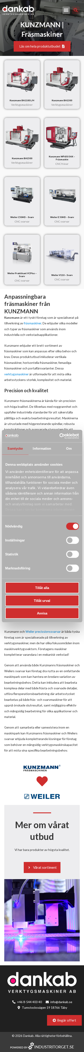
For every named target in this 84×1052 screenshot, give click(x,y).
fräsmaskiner (32, 323)
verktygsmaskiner (16, 374)
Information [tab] (42, 448)
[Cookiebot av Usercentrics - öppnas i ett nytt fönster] (60, 436)
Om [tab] (69, 448)
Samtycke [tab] (15, 448)
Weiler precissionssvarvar (43, 631)
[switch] (72, 540)
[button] (66, 10)
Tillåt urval (42, 600)
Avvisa (42, 613)
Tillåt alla (42, 588)
